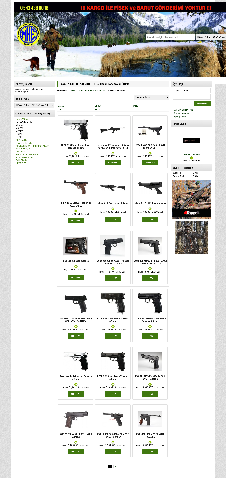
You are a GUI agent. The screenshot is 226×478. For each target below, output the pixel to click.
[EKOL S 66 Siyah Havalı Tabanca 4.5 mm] (112, 373)
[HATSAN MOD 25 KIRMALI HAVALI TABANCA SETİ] (150, 135)
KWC (19, 134)
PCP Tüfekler (22, 140)
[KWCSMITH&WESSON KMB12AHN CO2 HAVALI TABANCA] (75, 312)
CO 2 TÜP (20, 151)
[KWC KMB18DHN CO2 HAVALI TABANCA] (150, 426)
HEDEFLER (21, 163)
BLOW (20, 128)
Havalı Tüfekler (22, 119)
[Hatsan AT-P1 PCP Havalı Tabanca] (150, 194)
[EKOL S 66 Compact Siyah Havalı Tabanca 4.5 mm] (150, 315)
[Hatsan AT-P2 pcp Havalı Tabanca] (112, 191)
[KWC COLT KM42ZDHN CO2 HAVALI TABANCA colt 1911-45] (150, 254)
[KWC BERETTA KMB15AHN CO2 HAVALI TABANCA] (150, 370)
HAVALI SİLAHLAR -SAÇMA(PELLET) (87, 90)
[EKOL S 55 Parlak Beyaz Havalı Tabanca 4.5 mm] (75, 142)
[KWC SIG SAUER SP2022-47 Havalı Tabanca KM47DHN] (112, 256)
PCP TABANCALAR (25, 157)
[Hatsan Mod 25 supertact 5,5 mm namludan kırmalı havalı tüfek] (112, 133)
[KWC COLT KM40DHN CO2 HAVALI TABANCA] (75, 427)
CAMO (20, 131)
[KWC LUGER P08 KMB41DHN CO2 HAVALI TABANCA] (112, 426)
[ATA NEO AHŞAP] (191, 142)
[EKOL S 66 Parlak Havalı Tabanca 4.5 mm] (75, 373)
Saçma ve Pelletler (24, 143)
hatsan (20, 125)
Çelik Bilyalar (22, 160)
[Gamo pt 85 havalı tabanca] (75, 257)
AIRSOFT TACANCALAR (27, 154)
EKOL (20, 137)
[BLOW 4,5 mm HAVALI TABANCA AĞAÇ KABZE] (75, 200)
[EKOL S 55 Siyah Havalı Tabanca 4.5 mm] (112, 315)
